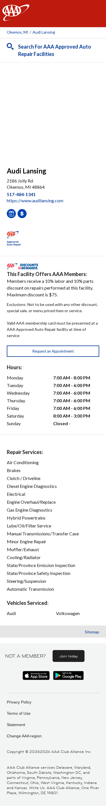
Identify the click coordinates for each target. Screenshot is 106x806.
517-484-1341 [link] (21, 194)
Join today (68, 656)
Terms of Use (19, 713)
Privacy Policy (19, 702)
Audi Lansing (44, 32)
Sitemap (92, 631)
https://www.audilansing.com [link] (35, 200)
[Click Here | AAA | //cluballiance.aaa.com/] (15, 17)
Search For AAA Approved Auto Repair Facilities (54, 50)
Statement (16, 724)
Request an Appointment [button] (53, 351)
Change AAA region (24, 736)
